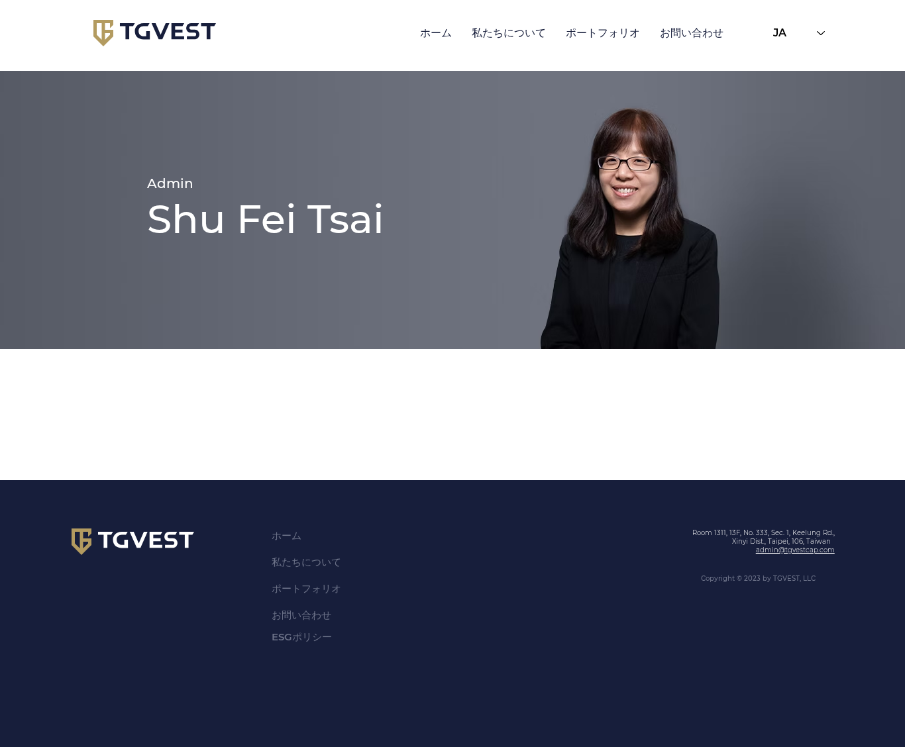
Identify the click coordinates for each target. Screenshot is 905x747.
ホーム (286, 535)
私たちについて (306, 562)
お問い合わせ (301, 615)
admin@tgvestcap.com (795, 550)
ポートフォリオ (306, 588)
